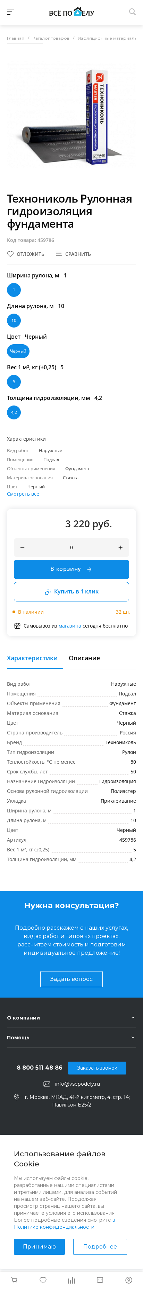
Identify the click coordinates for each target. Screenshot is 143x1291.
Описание (84, 658)
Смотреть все (23, 493)
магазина (70, 625)
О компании (23, 1018)
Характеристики (32, 658)
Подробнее (100, 1246)
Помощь (18, 1037)
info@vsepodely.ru (77, 1084)
